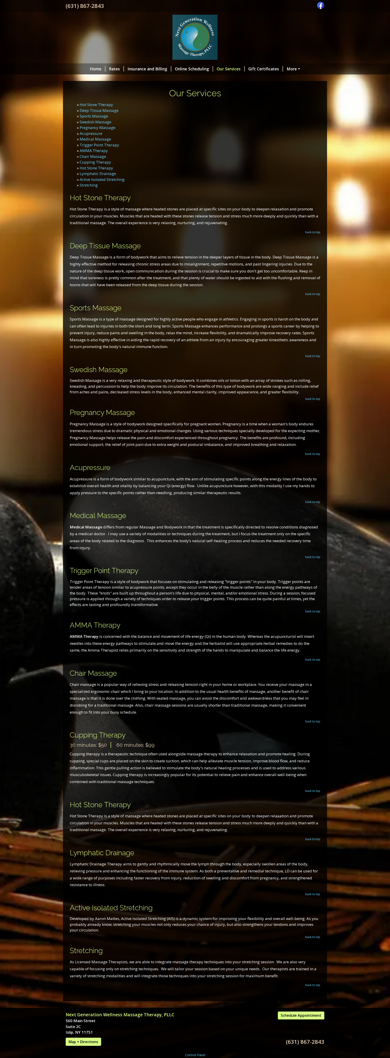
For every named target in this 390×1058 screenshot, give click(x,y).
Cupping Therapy (95, 162)
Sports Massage (94, 116)
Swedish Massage (95, 121)
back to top (312, 232)
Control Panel (195, 1055)
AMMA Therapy (94, 150)
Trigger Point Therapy (99, 145)
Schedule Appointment (301, 1015)
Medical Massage (95, 139)
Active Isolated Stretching (102, 179)
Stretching (89, 185)
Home (95, 68)
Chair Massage (93, 156)
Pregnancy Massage (97, 127)
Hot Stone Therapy (96, 104)
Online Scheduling (192, 68)
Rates (114, 68)
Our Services (229, 68)
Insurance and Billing (147, 68)
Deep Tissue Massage (99, 110)
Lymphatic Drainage (98, 173)
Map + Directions (83, 1041)
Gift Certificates (263, 68)
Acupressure (91, 133)
